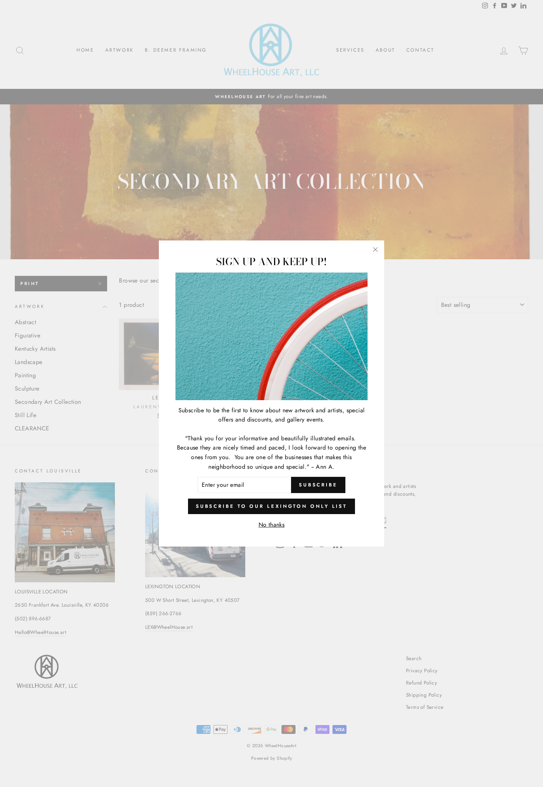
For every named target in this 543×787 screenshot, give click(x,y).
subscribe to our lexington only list (271, 506)
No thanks (272, 524)
